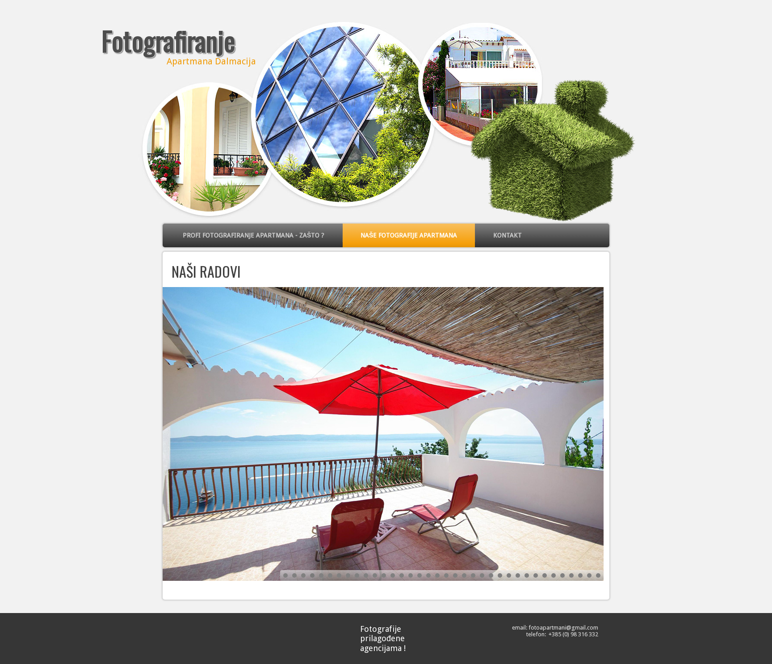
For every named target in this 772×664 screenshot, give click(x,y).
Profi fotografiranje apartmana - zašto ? (253, 235)
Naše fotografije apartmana (409, 235)
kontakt (507, 235)
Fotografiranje (168, 40)
